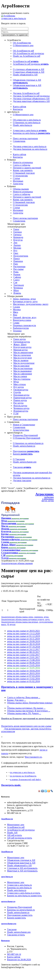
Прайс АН (12, 832)
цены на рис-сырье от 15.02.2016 (23, 678)
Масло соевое (20, 376)
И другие (11, 624)
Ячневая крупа (20, 411)
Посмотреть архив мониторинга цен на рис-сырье (26, 726)
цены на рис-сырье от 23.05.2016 (23, 665)
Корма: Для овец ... (16, 700)
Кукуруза (18, 240)
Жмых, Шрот (20, 344)
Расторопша (19, 266)
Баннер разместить (16, 918)
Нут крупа (18, 387)
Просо (16, 258)
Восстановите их (33, 757)
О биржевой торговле (24, 173)
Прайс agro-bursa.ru (22, 125)
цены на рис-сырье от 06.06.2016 (23, 662)
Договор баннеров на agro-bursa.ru (30, 149)
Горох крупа (19, 339)
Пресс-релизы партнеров (25, 138)
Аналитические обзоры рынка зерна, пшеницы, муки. (25, 617)
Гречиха (17, 234)
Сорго (16, 280)
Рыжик (16, 274)
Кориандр (18, 237)
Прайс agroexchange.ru (24, 446)
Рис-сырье (18, 269)
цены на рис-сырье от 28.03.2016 (23, 673)
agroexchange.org (8, 923)
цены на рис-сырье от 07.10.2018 (23, 647)
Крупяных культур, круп (25, 301)
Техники (17, 330)
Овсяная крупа (20, 389)
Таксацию (22, 467)
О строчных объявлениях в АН (28, 69)
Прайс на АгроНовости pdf (26, 56)
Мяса (15, 312)
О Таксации (19, 459)
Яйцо (16, 290)
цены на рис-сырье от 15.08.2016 (23, 660)
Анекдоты (18, 183)
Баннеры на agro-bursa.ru (31, 133)
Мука (16, 381)
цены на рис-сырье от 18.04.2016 (23, 670)
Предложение (26, 451)
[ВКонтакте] (42, 791)
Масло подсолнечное (23, 363)
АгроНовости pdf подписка (31, 64)
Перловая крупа (21, 395)
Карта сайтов (19, 106)
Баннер (23, 454)
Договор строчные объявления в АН (31, 98)
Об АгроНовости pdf (23, 50)
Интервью (18, 181)
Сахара (16, 307)
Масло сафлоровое (22, 373)
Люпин (17, 245)
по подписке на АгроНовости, (23, 776)
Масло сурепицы (21, 379)
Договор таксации (22, 480)
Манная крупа (20, 350)
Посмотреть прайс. (11, 785)
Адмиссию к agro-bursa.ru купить (23, 893)
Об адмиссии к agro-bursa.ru (27, 120)
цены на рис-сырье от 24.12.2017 (23, 649)
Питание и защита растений (27, 167)
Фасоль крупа (20, 405)
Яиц (15, 315)
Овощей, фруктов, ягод (24, 317)
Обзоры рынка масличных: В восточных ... (28, 710)
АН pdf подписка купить (19, 838)
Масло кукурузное (22, 358)
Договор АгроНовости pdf (26, 93)
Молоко (17, 248)
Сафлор (17, 277)
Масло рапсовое (21, 365)
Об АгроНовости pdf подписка (28, 53)
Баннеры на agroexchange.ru (21, 910)
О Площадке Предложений (26, 438)
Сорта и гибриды (21, 165)
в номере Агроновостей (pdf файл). (25, 779)
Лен (15, 242)
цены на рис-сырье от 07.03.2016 (23, 676)
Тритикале (18, 285)
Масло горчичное (22, 355)
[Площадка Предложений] (10, 515)
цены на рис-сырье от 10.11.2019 (23, 639)
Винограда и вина (22, 320)
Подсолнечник (20, 256)
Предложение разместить (19, 915)
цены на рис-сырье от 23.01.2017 (23, 657)
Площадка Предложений (25, 435)
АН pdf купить (14, 835)
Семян (16, 323)
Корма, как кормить (23, 170)
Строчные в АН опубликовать (22, 868)
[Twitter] (45, 791)
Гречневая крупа (21, 342)
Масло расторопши (23, 368)
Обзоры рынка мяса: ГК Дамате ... (24, 713)
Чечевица (18, 288)
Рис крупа (18, 403)
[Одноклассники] (48, 791)
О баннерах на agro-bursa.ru (26, 122)
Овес (15, 253)
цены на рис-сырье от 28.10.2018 (23, 644)
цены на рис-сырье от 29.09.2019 (23, 641)
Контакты (18, 109)
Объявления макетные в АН (27, 86)
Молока (17, 309)
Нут (15, 250)
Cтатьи (16, 178)
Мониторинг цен (15, 824)
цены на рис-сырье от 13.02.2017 (23, 654)
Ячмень (17, 293)
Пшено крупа (20, 400)
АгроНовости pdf (25, 61)
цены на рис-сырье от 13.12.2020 (23, 633)
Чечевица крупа (21, 408)
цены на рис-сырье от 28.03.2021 (23, 631)
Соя (15, 282)
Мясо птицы (19, 384)
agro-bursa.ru (7, 876)
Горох (16, 229)
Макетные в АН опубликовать (22, 871)
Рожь (15, 272)
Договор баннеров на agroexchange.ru (31, 478)
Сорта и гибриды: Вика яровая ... (23, 697)
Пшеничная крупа (22, 397)
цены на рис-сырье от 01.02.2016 (23, 681)
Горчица (17, 232)
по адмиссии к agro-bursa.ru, (22, 772)
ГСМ (15, 413)
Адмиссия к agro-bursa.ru (13, 18)
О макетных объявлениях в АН (28, 72)
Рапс (15, 264)
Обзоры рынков (21, 189)
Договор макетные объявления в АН (31, 101)
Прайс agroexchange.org (24, 462)
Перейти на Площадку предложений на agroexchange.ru (27, 718)
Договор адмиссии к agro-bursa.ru (29, 146)
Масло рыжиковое (22, 371)
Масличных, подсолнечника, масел (30, 304)
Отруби (17, 392)
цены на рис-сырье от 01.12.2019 (23, 636)
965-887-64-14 (14, 954)
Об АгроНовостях (22, 42)
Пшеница (18, 261)
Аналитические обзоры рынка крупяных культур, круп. (25, 619)
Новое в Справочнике (24, 424)
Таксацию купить (16, 934)
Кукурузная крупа (22, 347)
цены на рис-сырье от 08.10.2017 (23, 652)
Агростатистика (21, 430)
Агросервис (44, 494)
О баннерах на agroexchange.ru (28, 443)
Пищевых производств (24, 325)
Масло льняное (20, 360)
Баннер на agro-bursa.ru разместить (24, 895)
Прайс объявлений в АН (25, 74)
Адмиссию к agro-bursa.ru (29, 130)
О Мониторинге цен (23, 45)
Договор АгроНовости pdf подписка (31, 96)
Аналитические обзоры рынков (17, 563)
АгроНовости (7, 819)
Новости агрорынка (23, 162)
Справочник (19, 141)
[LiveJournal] (51, 791)
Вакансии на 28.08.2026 (19, 959)
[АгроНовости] (8, 15)
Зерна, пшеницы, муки (24, 299)
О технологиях (20, 175)
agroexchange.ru (8, 901)
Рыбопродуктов (21, 328)
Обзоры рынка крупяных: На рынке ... (26, 708)
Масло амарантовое (23, 352)
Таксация (11, 929)
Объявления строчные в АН (27, 81)
